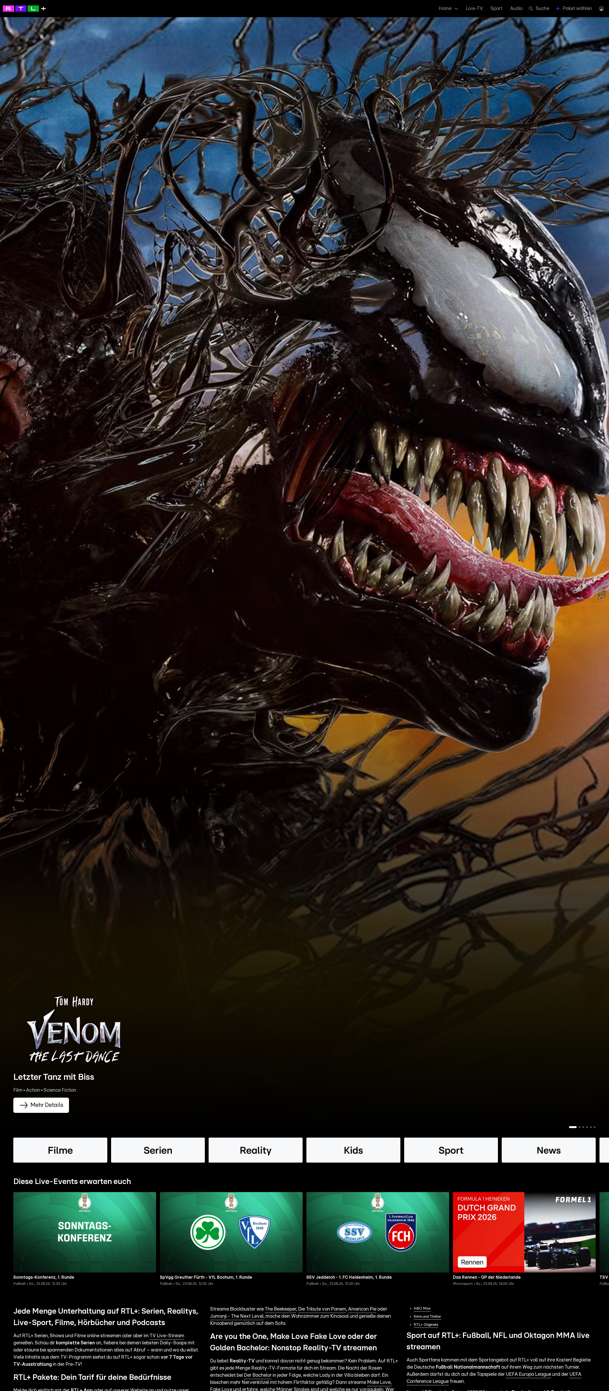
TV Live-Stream (167, 1335)
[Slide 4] (587, 1127)
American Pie (362, 1309)
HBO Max (422, 1308)
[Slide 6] (595, 1127)
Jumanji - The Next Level (237, 1316)
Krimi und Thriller (427, 1316)
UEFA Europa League (528, 1374)
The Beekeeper (280, 1309)
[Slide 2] (579, 1127)
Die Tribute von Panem (322, 1309)
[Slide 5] (591, 1127)
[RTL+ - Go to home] (24, 8)
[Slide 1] (573, 1127)
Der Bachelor (258, 1375)
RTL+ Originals (426, 1325)
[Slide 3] (583, 1127)
